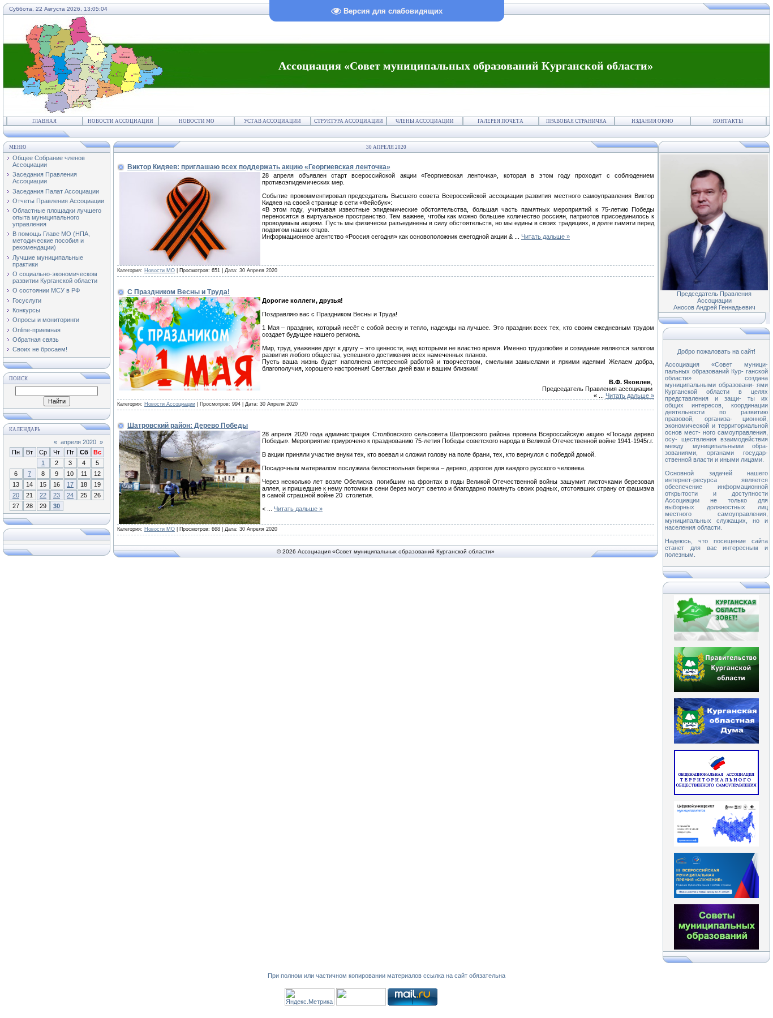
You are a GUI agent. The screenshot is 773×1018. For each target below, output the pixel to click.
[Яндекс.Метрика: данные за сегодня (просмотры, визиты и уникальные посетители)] (309, 997)
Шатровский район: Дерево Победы (187, 425)
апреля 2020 (78, 442)
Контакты (728, 121)
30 (56, 505)
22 (43, 495)
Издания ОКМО (652, 121)
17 (70, 484)
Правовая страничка (576, 121)
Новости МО (196, 121)
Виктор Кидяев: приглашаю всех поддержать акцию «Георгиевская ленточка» (258, 167)
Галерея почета (500, 121)
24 (70, 495)
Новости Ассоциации (120, 121)
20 (15, 495)
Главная (44, 121)
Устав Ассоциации (272, 121)
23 (56, 495)
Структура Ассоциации (348, 121)
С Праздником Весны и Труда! (178, 292)
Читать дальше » (545, 236)
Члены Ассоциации (425, 121)
